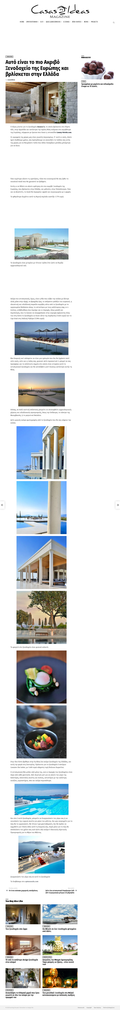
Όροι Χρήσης (97, 1007)
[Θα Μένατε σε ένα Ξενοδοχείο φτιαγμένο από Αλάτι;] (60, 914)
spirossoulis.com (32, 881)
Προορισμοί (9, 990)
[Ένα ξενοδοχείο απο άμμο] (23, 914)
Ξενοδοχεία (9, 926)
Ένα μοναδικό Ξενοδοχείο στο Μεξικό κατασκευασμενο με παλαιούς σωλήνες (58, 994)
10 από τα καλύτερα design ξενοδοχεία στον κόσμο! (22, 961)
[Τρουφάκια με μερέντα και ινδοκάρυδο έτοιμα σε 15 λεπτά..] (97, 69)
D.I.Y (41, 22)
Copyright (89, 1007)
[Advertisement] (60, 39)
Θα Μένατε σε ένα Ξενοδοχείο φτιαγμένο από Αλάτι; (59, 930)
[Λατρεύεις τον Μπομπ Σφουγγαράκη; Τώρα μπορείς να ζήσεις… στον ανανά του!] (60, 945)
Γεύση (83, 81)
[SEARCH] (113, 22)
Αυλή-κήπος (76, 22)
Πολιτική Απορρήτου (108, 1007)
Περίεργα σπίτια (47, 957)
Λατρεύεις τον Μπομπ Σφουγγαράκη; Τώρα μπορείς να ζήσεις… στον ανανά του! (58, 962)
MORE (86, 22)
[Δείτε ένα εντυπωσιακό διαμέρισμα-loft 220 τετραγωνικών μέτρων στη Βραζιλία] (118, 505)
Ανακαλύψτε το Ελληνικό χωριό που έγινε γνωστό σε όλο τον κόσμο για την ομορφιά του (22, 995)
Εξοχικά (66, 22)
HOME (22, 22)
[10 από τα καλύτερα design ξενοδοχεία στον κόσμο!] (23, 945)
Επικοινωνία (81, 1007)
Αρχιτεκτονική (32, 22)
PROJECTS (94, 22)
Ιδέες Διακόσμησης (53, 22)
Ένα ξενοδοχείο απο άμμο (16, 929)
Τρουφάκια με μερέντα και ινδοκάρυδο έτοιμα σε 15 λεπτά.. (97, 85)
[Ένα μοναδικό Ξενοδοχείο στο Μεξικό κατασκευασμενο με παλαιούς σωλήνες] (60, 978)
